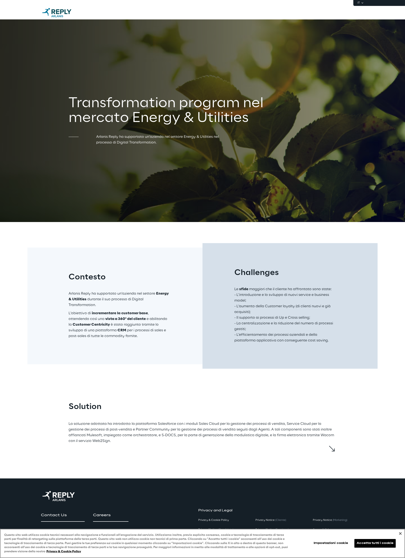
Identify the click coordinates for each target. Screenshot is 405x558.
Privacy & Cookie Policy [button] (213, 520)
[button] (63, 515)
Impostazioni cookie (331, 543)
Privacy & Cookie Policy (63, 551)
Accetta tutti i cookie (375, 543)
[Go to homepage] (61, 12)
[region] (202, 543)
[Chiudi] (400, 533)
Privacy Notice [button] (270, 520)
